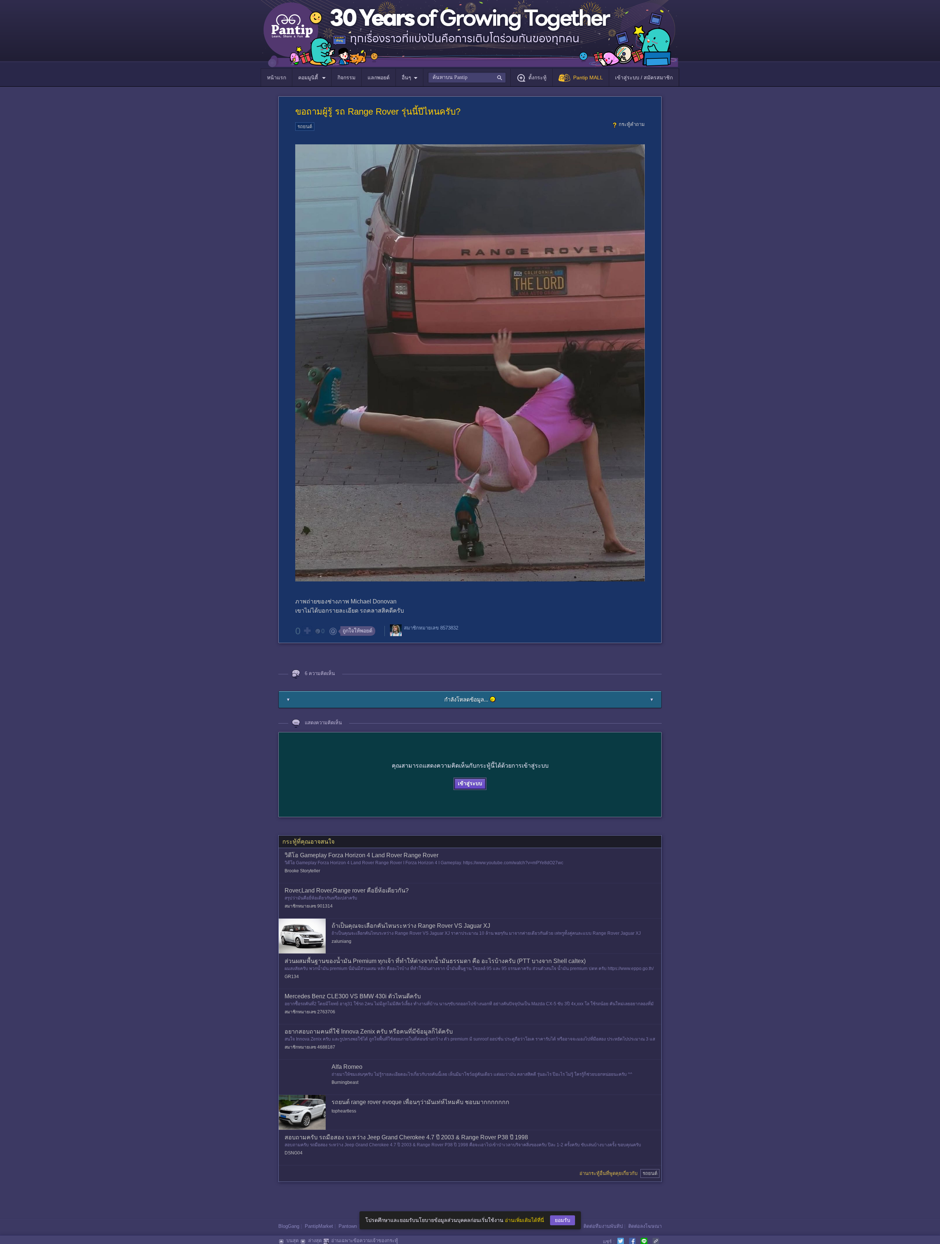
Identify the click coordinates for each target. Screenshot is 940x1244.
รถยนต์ (304, 126)
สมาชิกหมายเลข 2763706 (310, 1011)
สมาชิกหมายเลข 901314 (309, 906)
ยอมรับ (562, 1220)
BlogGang (288, 1226)
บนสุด (292, 1240)
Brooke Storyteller (302, 870)
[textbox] (467, 77)
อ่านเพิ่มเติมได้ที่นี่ (524, 1220)
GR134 (292, 976)
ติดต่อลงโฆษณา (645, 1226)
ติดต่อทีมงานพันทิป (603, 1226)
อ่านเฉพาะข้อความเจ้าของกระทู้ (364, 1240)
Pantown (348, 1226)
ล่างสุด (315, 1240)
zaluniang (341, 941)
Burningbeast (345, 1082)
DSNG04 (294, 1152)
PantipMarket (319, 1226)
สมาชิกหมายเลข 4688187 (310, 1047)
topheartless (344, 1111)
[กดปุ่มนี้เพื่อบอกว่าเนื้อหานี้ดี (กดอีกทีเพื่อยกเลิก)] (307, 630)
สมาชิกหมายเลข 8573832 (431, 628)
